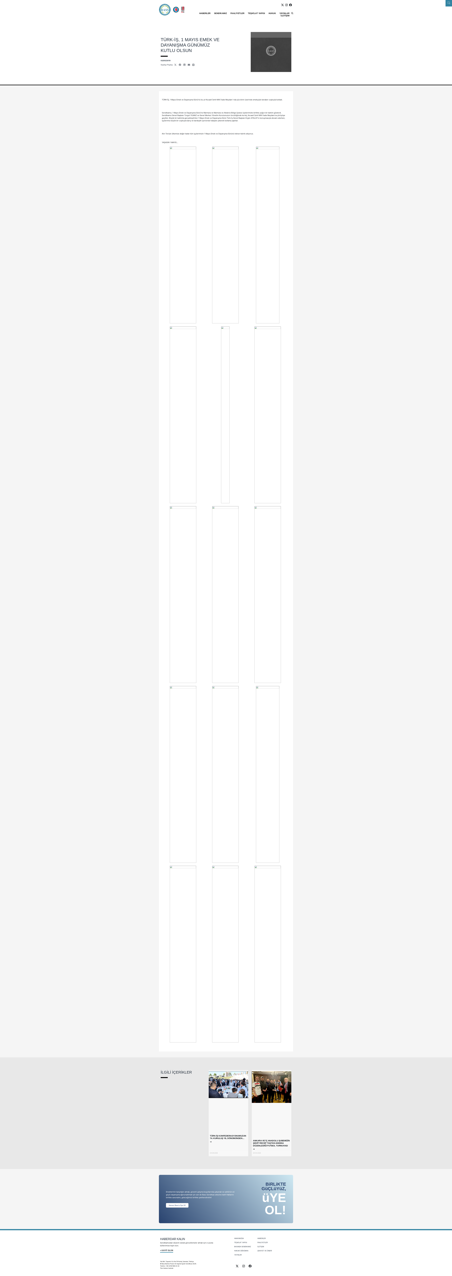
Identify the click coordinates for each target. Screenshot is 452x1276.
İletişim (285, 16)
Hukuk (272, 13)
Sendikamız (220, 13)
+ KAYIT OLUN (166, 1250)
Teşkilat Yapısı (256, 13)
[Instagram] (286, 5)
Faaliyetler (237, 13)
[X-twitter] (282, 5)
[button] (175, 65)
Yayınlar (284, 13)
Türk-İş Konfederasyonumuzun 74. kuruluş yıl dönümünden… (228, 1137)
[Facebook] (290, 5)
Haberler (205, 13)
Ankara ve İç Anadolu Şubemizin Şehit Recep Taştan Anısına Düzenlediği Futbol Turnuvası (271, 1143)
